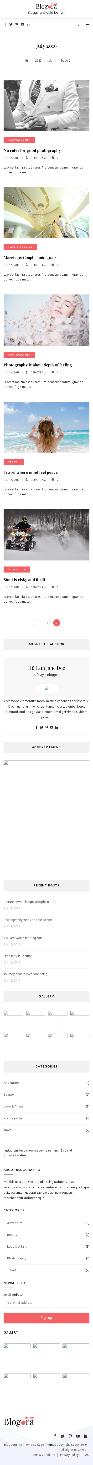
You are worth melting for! (23, 938)
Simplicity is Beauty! (18, 956)
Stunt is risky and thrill (24, 579)
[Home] (27, 61)
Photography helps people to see (28, 920)
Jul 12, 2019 (12, 158)
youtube (22, 24)
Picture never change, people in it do (30, 902)
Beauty (9, 1095)
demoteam (38, 158)
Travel (13, 462)
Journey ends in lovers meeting (25, 974)
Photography (19, 140)
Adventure (17, 570)
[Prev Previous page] (37, 622)
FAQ (86, 1455)
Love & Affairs (20, 247)
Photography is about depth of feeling (38, 364)
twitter (11, 24)
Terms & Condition (42, 1455)
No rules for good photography (32, 150)
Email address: (13, 1295)
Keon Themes (46, 1444)
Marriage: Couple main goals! (30, 257)
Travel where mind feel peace (31, 472)
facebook (5, 24)
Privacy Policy (69, 1455)
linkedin (28, 24)
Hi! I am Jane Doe (46, 667)
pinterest (16, 24)
